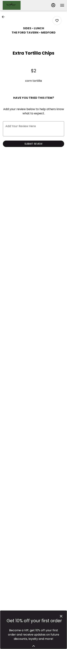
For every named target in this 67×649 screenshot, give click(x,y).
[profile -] (53, 5)
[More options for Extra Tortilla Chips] (57, 20)
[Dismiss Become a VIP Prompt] (61, 616)
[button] (4, 16)
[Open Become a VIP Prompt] (33, 646)
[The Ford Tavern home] (19, 5)
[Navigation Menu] (62, 5)
